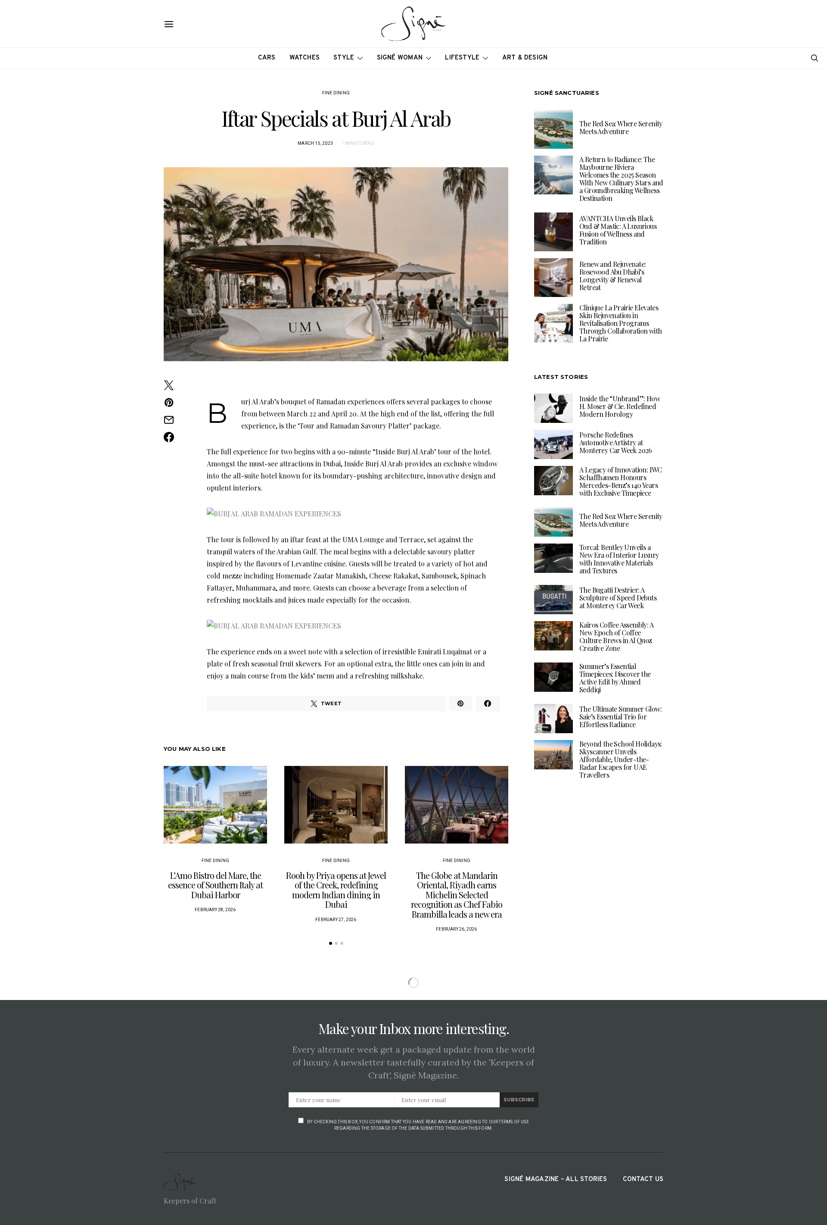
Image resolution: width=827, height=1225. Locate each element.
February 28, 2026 (215, 909)
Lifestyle (462, 58)
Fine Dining (336, 93)
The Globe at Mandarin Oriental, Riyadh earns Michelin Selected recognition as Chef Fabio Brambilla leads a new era (456, 894)
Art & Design (525, 58)
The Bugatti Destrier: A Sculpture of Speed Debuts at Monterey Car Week (617, 597)
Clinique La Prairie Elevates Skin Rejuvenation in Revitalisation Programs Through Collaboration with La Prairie (620, 323)
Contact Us (643, 1179)
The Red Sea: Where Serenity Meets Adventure (620, 127)
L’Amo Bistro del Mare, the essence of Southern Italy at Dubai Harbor (215, 884)
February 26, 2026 (456, 929)
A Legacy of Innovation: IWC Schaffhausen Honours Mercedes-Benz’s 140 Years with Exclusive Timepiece (620, 481)
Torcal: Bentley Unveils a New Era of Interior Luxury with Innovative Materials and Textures (619, 559)
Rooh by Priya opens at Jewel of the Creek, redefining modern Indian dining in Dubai (336, 889)
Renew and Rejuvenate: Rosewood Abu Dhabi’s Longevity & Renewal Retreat (612, 275)
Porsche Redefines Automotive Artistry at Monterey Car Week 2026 (615, 442)
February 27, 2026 (335, 919)
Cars (267, 58)
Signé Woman (400, 58)
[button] (330, 943)
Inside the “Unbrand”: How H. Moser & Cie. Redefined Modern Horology (619, 406)
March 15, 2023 (315, 143)
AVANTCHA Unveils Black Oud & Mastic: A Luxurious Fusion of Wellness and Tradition (617, 230)
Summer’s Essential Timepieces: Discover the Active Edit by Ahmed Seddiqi (615, 678)
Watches (304, 58)
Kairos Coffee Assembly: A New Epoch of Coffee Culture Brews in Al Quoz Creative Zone (616, 636)
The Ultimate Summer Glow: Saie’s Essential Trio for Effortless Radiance (620, 716)
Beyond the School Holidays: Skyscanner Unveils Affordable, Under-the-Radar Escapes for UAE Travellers (620, 759)
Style (343, 58)
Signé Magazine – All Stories (555, 1179)
